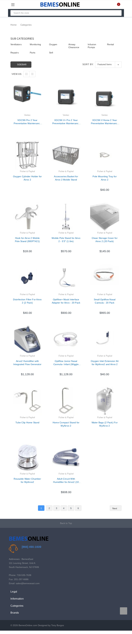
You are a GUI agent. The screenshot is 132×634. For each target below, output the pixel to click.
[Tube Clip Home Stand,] (27, 401)
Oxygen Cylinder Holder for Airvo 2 (27, 178)
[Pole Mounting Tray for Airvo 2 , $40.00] (104, 155)
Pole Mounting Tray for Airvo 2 (105, 178)
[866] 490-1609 (31, 546)
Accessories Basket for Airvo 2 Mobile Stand (66, 178)
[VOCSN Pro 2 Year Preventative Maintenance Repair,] (27, 98)
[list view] (32, 74)
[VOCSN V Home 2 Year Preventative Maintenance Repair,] (104, 98)
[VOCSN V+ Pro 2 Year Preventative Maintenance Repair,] (66, 98)
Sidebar (21, 64)
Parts (32, 52)
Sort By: (88, 64)
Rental (110, 44)
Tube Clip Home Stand (27, 422)
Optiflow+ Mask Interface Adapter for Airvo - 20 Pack (66, 301)
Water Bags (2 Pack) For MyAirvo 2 (105, 424)
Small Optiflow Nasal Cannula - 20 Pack (105, 301)
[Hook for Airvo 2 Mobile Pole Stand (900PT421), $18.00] (27, 216)
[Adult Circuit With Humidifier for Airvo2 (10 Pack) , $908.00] (66, 457)
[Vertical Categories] (16, 4)
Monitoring (35, 44)
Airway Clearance (73, 46)
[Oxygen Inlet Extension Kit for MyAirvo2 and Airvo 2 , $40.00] (104, 339)
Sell (51, 52)
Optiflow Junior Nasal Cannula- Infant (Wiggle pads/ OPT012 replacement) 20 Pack (66, 363)
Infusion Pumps (92, 46)
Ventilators (16, 44)
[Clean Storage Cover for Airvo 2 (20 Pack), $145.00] (104, 216)
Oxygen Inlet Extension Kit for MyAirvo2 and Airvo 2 (105, 363)
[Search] (118, 13)
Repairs (14, 52)
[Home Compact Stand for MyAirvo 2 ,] (66, 401)
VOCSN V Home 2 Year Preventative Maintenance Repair (104, 122)
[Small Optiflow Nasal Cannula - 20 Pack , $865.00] (104, 278)
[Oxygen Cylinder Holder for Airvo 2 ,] (27, 155)
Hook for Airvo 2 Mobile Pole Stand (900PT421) (27, 240)
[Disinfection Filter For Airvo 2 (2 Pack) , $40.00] (27, 278)
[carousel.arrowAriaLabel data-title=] (123, 611)
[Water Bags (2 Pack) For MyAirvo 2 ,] (104, 401)
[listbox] (108, 64)
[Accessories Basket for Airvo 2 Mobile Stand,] (66, 155)
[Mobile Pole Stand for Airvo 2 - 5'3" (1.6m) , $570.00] (66, 216)
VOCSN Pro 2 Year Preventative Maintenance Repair (27, 122)
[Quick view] (42, 95)
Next (115, 508)
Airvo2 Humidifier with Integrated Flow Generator (27, 363)
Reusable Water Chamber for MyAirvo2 (27, 480)
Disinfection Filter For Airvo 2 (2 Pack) (27, 301)
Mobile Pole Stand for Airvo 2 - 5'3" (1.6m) (66, 240)
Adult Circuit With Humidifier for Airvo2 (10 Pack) (66, 481)
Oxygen (53, 44)
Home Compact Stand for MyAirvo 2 (66, 424)
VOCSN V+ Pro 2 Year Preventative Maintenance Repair (66, 122)
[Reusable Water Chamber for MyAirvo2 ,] (27, 457)
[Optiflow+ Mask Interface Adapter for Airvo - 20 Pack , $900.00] (66, 278)
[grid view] (26, 74)
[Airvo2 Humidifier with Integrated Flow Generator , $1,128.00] (27, 339)
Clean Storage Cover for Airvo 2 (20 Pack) (105, 240)
